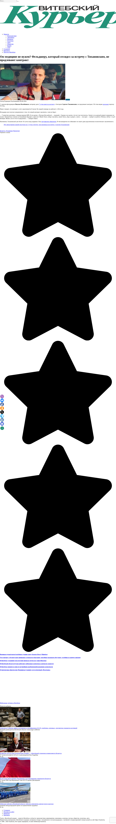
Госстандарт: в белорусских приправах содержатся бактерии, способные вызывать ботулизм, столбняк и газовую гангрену (40, 657)
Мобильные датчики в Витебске (10, 703)
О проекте (7, 49)
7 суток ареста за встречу (47, 104)
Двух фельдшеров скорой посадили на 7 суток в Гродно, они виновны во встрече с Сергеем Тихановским (36, 124)
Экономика (10, 37)
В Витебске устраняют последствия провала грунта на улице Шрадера (23, 660)
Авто (8, 42)
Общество (10, 44)
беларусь (2, 131)
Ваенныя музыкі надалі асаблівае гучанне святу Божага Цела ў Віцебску (24, 654)
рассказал (106, 104)
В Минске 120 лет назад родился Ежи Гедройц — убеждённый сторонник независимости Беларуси (31, 753)
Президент (16, 131)
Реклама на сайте (9, 812)
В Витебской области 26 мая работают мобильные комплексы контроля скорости (27, 663)
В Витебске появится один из (9, 667)
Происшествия (11, 36)
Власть (68, 99)
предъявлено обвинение (48, 121)
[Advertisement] (54, 688)
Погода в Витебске (9, 52)
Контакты (7, 50)
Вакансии (7, 813)
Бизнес (9, 45)
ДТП (8, 47)
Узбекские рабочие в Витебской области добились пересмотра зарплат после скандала (26, 804)
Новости (6, 34)
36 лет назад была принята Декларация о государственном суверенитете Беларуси (25, 778)
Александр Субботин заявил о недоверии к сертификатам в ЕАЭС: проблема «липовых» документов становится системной (38, 728)
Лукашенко (9, 131)
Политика (10, 41)
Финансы (10, 39)
